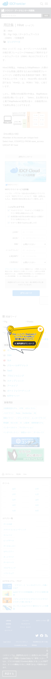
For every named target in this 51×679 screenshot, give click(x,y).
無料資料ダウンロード (25, 343)
